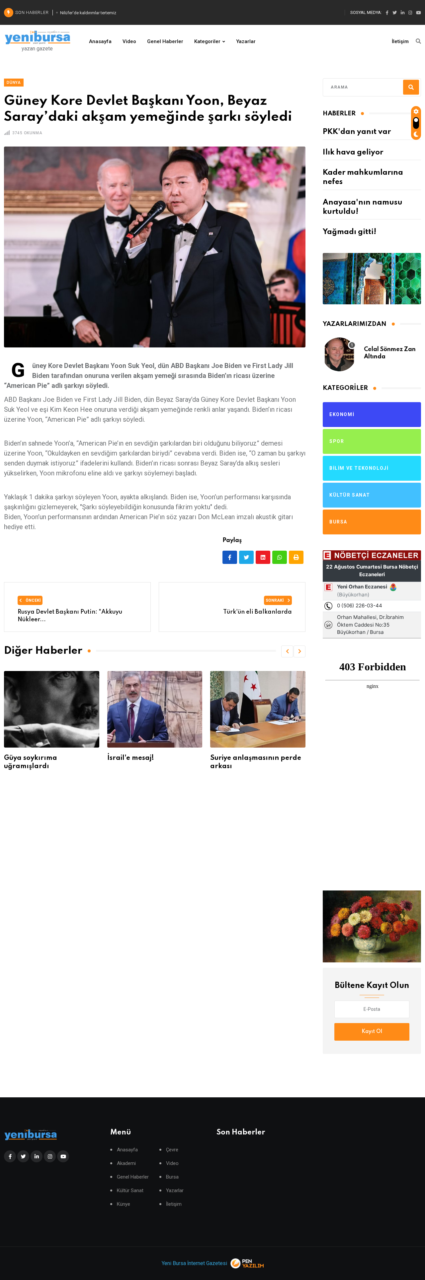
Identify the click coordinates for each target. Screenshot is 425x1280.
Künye (123, 1204)
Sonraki (275, 600)
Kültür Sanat (130, 1190)
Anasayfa (100, 41)
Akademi (126, 1163)
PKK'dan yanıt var (357, 132)
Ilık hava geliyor (353, 152)
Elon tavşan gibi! (290, 758)
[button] (287, 651)
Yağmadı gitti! (349, 232)
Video (129, 41)
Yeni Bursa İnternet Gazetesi (194, 1263)
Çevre (172, 1149)
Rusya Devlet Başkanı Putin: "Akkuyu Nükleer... (70, 615)
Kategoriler (207, 41)
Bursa (172, 1177)
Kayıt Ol (372, 1031)
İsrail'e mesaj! (79, 758)
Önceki (33, 600)
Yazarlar (246, 41)
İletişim (400, 41)
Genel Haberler (165, 41)
